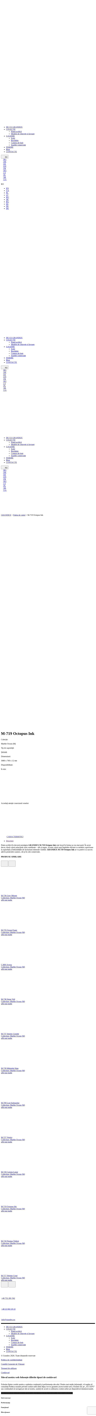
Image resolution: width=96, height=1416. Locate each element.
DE (4, 162)
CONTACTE (11, 1351)
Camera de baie (17, 1342)
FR (4, 168)
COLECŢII (10, 1329)
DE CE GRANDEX (14, 1327)
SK (4, 177)
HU (4, 171)
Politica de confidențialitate (11, 1360)
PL (4, 175)
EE (4, 164)
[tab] (50, 841)
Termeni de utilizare (9, 1368)
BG (4, 159)
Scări (13, 1338)
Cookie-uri (5, 1373)
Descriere (10, 841)
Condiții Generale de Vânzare (12, 1364)
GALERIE (10, 1336)
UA (4, 180)
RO (5, 157)
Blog (8, 1349)
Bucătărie (14, 1340)
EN (4, 166)
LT (4, 173)
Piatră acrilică (16, 1331)
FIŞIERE (9, 1347)
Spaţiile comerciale (18, 1345)
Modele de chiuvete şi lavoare (22, 1333)
